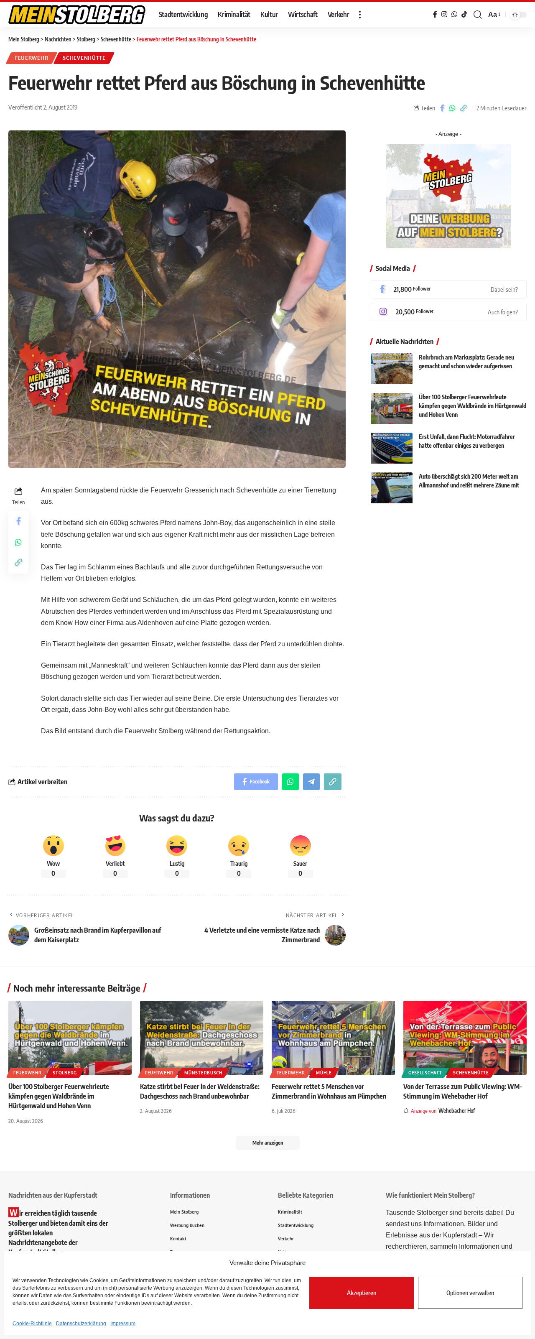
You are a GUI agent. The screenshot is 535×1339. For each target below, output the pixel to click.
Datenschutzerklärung (81, 1323)
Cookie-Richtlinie (32, 1323)
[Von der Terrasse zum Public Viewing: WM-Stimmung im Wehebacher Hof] (465, 1038)
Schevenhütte (84, 58)
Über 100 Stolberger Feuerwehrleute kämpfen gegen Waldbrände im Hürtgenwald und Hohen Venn (472, 406)
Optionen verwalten (470, 1292)
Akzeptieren (361, 1292)
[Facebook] (449, 289)
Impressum (122, 1323)
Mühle (324, 1072)
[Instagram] (449, 312)
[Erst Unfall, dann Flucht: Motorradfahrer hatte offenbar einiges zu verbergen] (392, 448)
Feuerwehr (31, 58)
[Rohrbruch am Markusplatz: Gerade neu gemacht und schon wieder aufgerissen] (392, 369)
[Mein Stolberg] (76, 14)
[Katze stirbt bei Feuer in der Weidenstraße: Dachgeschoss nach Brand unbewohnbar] (201, 1038)
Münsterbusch (203, 1072)
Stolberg (65, 1072)
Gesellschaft (425, 1072)
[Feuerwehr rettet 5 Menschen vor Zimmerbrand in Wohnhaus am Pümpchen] (333, 1038)
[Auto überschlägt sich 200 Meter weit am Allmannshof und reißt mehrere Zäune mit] (392, 488)
